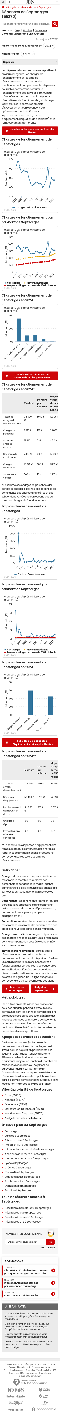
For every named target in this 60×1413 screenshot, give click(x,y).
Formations (14, 1261)
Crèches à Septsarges (18, 1167)
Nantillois (27, 30)
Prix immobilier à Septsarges (21, 1140)
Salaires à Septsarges (17, 1135)
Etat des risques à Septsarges (22, 1176)
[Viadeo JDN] (44, 1403)
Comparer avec (10, 54)
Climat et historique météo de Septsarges (29, 1149)
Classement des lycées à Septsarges (27, 1158)
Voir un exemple (48, 1247)
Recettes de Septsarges (16, 989)
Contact (12, 1367)
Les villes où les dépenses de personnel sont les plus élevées (32, 376)
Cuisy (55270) (13, 1095)
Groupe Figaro (44, 1373)
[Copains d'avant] (16, 1403)
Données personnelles (41, 1367)
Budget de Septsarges (41, 989)
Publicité (51, 1364)
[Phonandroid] (44, 1409)
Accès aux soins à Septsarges (22, 1181)
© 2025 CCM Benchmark (30, 1376)
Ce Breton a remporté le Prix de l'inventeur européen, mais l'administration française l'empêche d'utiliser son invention (27, 1326)
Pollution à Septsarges (18, 1190)
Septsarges (45, 7)
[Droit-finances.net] (44, 1396)
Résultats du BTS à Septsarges (22, 1221)
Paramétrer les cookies (14, 1370)
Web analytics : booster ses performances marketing (21, 1283)
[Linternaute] (16, 1396)
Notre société (40, 1364)
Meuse (32, 7)
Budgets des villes (17, 7)
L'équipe (29, 1364)
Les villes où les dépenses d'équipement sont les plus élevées (32, 742)
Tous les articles (43, 1370)
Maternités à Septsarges (19, 1172)
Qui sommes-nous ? (14, 1364)
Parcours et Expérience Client (22, 1294)
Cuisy (17, 30)
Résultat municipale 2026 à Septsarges (28, 1208)
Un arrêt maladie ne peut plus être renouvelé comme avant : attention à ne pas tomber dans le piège (28, 1344)
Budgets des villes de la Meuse (23, 1118)
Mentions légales (28, 1373)
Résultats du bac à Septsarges (23, 1212)
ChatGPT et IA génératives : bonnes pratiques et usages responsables (26, 1271)
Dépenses (8, 62)
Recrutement (24, 1367)
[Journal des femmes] (16, 1390)
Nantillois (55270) (15, 1100)
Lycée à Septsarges (16, 1163)
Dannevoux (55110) (16, 1104)
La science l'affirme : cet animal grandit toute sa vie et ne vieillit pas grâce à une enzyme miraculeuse (28, 1316)
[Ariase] (16, 1409)
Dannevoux (41, 30)
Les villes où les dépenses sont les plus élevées (32, 131)
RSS (54, 1370)
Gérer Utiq (30, 1370)
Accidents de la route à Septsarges (25, 1154)
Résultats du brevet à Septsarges (24, 1217)
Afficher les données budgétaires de (22, 46)
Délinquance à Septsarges (20, 1185)
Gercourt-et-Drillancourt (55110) (24, 1109)
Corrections (14, 1373)
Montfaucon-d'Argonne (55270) (24, 1113)
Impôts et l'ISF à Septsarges (21, 1144)
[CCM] (44, 1390)
